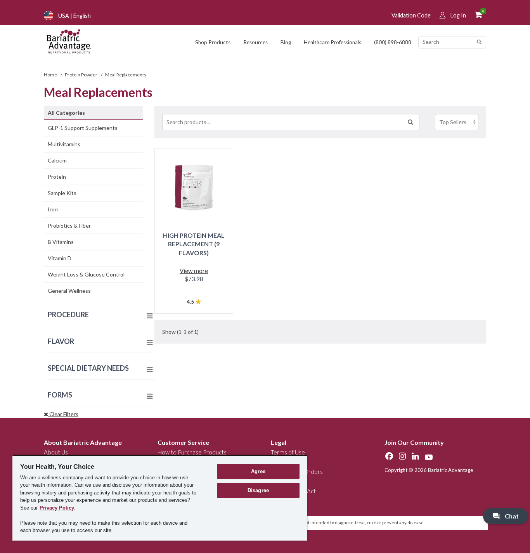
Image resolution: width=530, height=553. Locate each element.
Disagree (258, 490)
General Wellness (69, 290)
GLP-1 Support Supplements (83, 127)
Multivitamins (64, 144)
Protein (57, 176)
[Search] (479, 42)
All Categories (66, 112)
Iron (53, 209)
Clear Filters (63, 414)
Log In (458, 15)
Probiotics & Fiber (69, 225)
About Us (56, 452)
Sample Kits (62, 193)
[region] (159, 498)
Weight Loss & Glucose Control (86, 274)
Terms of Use (288, 452)
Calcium (57, 160)
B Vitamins (61, 241)
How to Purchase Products (192, 452)
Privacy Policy (57, 508)
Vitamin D (59, 258)
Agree (258, 471)
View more (194, 270)
